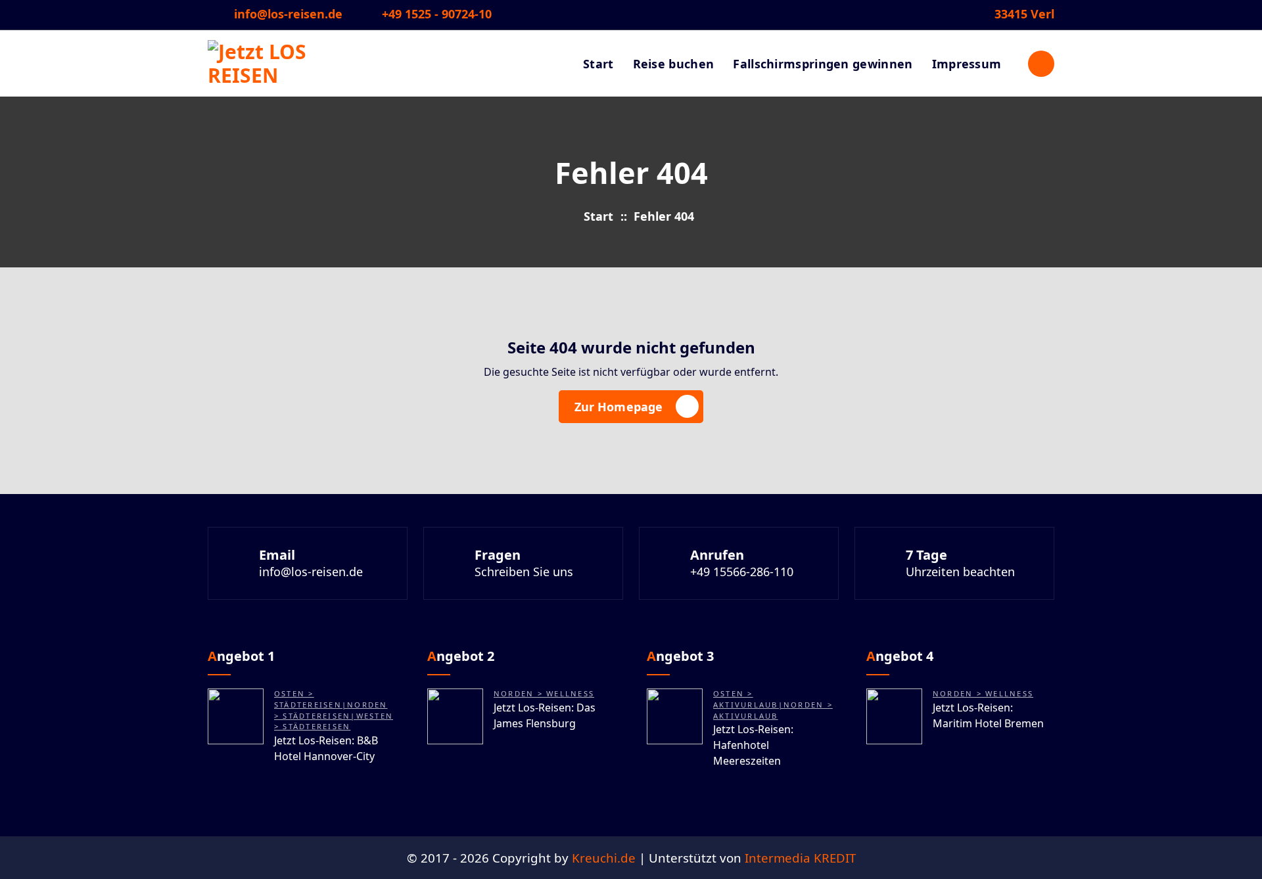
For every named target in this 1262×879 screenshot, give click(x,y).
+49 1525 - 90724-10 (437, 14)
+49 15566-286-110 (741, 571)
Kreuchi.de (604, 857)
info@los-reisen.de (288, 14)
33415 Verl (1024, 14)
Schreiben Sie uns (524, 571)
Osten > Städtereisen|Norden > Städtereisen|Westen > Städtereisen (333, 709)
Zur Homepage (618, 407)
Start (598, 64)
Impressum (967, 64)
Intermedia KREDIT (800, 857)
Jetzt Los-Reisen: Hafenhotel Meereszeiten (753, 745)
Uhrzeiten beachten (960, 571)
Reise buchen (673, 64)
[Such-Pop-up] (1041, 64)
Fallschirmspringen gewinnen (822, 64)
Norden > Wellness (544, 693)
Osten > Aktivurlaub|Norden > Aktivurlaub (773, 704)
